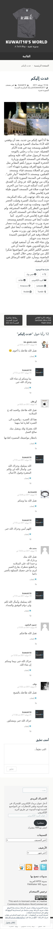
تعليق (11, 769)
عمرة (40, 90)
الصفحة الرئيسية (41, 65)
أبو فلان (34, 401)
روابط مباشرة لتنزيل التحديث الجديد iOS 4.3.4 (12, 320)
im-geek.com (30, 342)
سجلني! (40, 822)
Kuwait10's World (26, 42)
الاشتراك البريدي (38, 798)
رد (36, 360)
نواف (35, 684)
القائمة (26, 56)
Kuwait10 (22, 85)
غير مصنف (10, 85)
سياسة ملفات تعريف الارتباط (15, 917)
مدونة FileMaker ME (37, 884)
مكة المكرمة (26, 87)
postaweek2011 (39, 87)
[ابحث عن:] (35, 790)
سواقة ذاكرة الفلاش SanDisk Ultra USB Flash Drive (43, 320)
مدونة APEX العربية (38, 881)
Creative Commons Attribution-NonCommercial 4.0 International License (27, 904)
